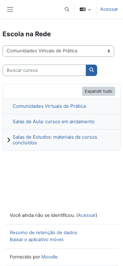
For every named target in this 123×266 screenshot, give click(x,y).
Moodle (49, 257)
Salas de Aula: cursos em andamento (54, 121)
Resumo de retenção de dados (43, 232)
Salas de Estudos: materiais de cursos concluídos (55, 140)
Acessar (109, 9)
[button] (67, 9)
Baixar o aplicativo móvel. (37, 239)
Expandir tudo (98, 91)
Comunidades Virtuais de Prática (49, 106)
